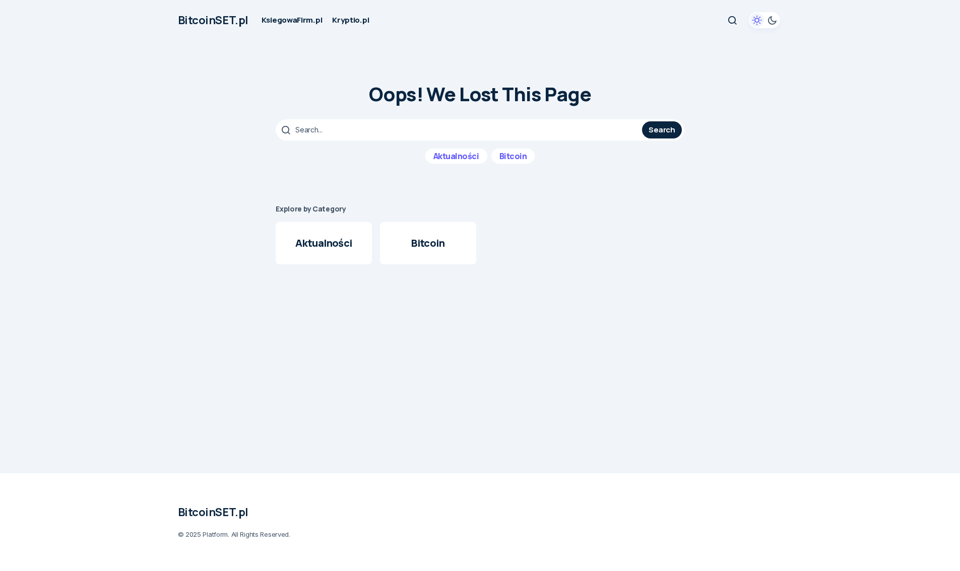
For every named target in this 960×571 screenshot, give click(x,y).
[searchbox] (460, 130)
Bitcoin (513, 156)
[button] (732, 20)
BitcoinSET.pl (213, 20)
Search (662, 129)
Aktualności (456, 156)
